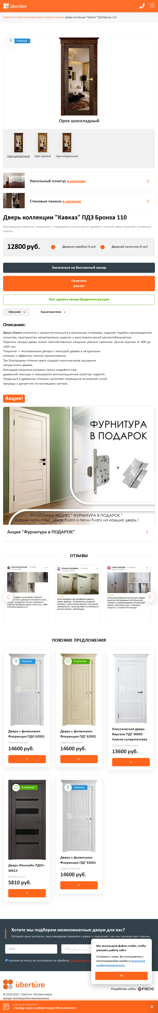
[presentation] (8, 597)
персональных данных (83, 960)
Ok (121, 976)
